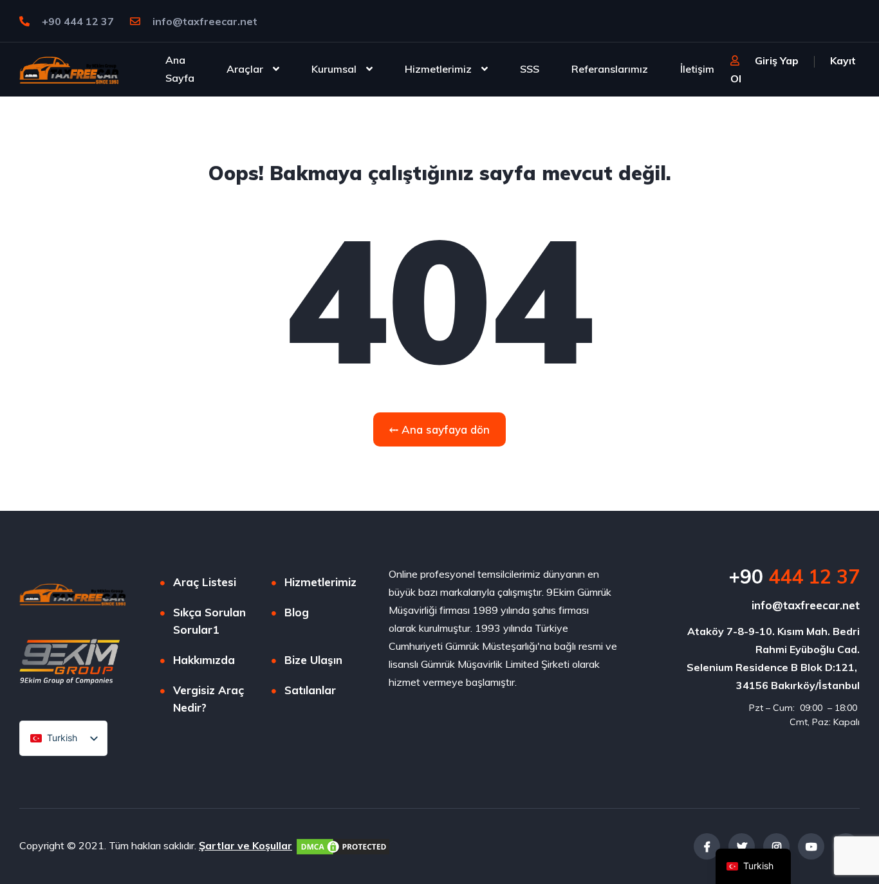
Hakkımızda (204, 660)
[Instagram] (776, 846)
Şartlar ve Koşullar (245, 845)
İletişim (697, 68)
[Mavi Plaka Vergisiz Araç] (68, 68)
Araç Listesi (204, 582)
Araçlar (245, 68)
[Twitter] (741, 846)
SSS (529, 68)
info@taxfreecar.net (203, 21)
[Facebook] (707, 846)
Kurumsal (333, 68)
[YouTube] (811, 846)
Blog (296, 612)
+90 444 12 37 (76, 21)
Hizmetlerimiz (438, 68)
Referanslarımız (609, 68)
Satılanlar (310, 690)
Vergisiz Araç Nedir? (208, 698)
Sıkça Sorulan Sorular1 (209, 620)
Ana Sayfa (179, 68)
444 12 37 (794, 576)
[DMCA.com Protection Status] (343, 845)
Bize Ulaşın (313, 660)
